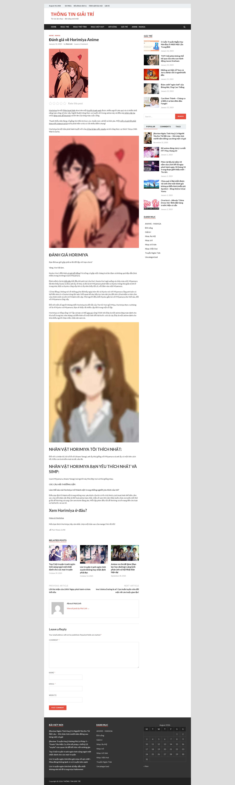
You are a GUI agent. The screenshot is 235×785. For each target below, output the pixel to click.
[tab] (151, 126)
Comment (54, 640)
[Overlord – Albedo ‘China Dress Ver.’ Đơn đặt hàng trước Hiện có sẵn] (151, 209)
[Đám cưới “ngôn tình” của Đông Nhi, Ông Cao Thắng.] (151, 93)
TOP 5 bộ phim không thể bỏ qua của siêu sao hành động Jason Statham (172, 58)
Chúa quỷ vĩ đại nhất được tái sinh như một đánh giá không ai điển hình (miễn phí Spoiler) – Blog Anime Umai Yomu (173, 186)
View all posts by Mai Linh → (78, 608)
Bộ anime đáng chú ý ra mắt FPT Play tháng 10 (173, 149)
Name (52, 673)
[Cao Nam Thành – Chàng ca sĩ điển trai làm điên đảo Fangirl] (151, 107)
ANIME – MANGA (138, 27)
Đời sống (112, 27)
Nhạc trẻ (64, 27)
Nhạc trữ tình (80, 27)
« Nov (146, 766)
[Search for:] (165, 116)
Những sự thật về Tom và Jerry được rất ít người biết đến (173, 72)
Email (52, 684)
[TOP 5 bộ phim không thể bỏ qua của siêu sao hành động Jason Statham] (151, 64)
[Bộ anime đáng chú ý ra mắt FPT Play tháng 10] (151, 157)
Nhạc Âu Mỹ (150, 236)
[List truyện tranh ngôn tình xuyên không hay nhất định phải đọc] (94, 564)
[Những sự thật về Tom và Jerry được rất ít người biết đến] (151, 79)
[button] (94, 192)
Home (53, 27)
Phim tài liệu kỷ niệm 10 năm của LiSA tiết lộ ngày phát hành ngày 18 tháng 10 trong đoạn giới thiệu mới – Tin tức (173, 167)
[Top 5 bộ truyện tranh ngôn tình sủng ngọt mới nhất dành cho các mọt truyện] (63, 561)
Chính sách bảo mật (96, 6)
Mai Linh (69, 44)
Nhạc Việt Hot (97, 27)
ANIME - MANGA (54, 35)
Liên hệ (107, 6)
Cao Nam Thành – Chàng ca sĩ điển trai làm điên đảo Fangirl (173, 101)
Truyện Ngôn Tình (152, 253)
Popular (150, 126)
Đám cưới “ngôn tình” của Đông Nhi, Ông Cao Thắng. (173, 85)
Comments (165, 126)
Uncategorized (151, 257)
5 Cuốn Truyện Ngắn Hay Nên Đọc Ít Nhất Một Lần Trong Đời (172, 44)
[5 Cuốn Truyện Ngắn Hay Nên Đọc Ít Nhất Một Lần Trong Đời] (151, 50)
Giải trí (124, 27)
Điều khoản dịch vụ (80, 6)
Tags (178, 126)
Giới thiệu (68, 6)
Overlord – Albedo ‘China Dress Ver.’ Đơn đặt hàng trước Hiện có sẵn (172, 203)
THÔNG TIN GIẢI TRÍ (72, 14)
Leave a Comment (81, 44)
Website (53, 695)
